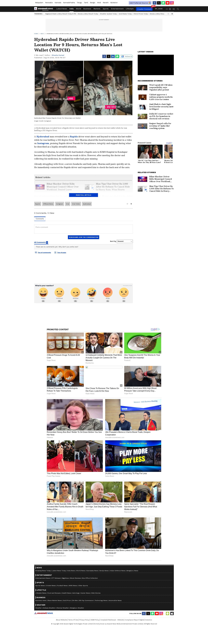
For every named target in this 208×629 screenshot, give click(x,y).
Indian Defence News (117, 571)
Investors (148, 620)
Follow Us (128, 56)
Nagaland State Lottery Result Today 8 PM (60, 14)
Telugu (79, 2)
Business (87, 9)
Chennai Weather (62, 608)
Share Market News (55, 600)
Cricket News (51, 585)
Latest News (61, 9)
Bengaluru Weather (77, 608)
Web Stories (96, 593)
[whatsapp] (163, 3)
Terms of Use (73, 620)
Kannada (58, 2)
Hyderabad (42, 136)
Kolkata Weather (49, 608)
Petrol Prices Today (141, 14)
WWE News (73, 585)
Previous (168, 14)
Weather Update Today (108, 14)
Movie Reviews (75, 578)
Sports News (40, 585)
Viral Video (76, 204)
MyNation (114, 2)
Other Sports (83, 585)
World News (80, 571)
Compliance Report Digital (134, 620)
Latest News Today (59, 571)
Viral (67, 204)
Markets (97, 9)
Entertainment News (42, 578)
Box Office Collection (90, 578)
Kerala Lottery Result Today (88, 14)
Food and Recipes (54, 593)
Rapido (74, 136)
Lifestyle (130, 9)
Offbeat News (48, 204)
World (78, 9)
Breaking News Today (43, 571)
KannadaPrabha (69, 2)
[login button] (170, 9)
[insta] (172, 3)
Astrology (75, 593)
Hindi (99, 2)
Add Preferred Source (139, 3)
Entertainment (117, 9)
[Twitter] (159, 3)
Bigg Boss (65, 578)
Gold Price (67, 600)
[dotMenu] (167, 9)
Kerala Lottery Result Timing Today (162, 14)
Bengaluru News (132, 571)
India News (71, 571)
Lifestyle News (40, 593)
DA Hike (75, 600)
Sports (106, 9)
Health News (66, 593)
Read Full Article (83, 195)
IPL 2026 (158, 9)
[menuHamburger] (174, 9)
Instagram (43, 143)
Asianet (43, 613)
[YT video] (167, 3)
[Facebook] (154, 3)
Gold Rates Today (125, 14)
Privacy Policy (84, 620)
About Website (61, 620)
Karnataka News (92, 571)
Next (172, 14)
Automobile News (115, 600)
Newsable (49, 2)
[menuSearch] (178, 9)
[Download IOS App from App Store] (172, 613)
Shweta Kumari (58, 55)
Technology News (101, 600)
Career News (85, 593)
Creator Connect (144, 9)
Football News (62, 585)
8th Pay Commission (86, 600)
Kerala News (104, 571)
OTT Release (56, 578)
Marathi (105, 2)
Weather (38, 608)
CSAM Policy (94, 620)
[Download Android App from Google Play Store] (167, 613)
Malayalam (39, 2)
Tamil (86, 2)
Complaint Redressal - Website (112, 620)
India (71, 9)
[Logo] (44, 9)
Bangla (92, 2)
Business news (40, 600)
